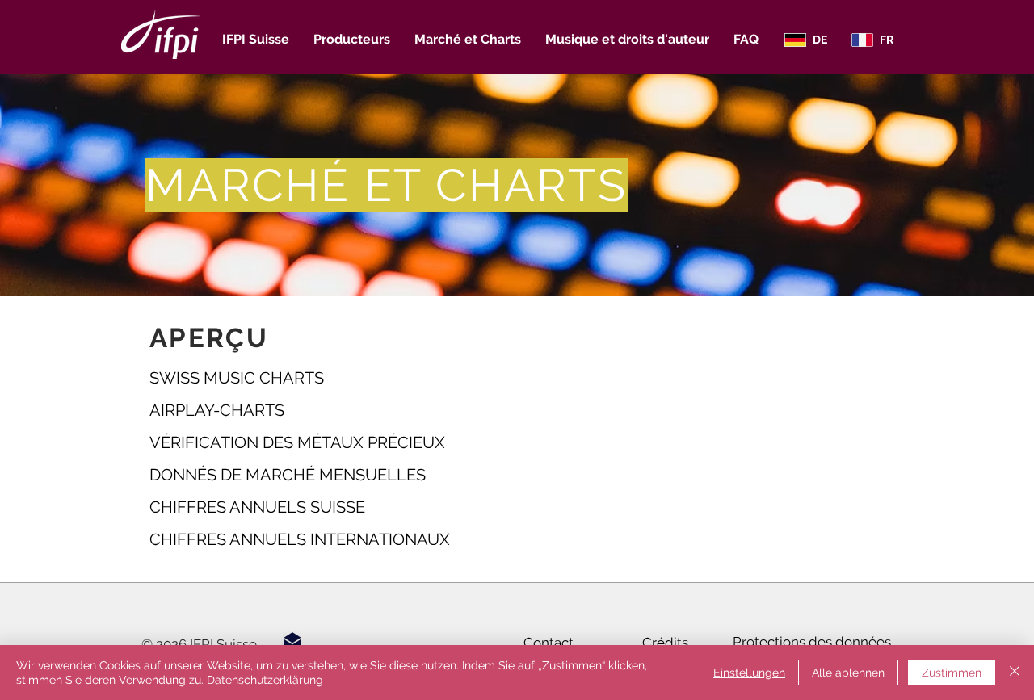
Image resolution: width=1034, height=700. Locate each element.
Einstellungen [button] (749, 672)
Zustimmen (951, 672)
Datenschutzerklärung (265, 679)
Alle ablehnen (848, 672)
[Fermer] (1014, 672)
